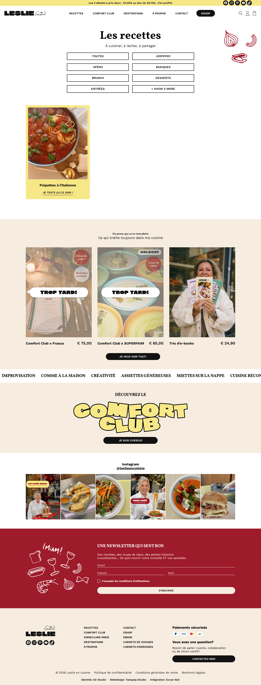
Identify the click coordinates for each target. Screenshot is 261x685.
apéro (98, 67)
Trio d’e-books (181, 343)
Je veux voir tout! (132, 356)
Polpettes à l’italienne (58, 185)
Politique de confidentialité (113, 672)
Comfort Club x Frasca (45, 343)
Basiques (163, 67)
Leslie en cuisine (78, 672)
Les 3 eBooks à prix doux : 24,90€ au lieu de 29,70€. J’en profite (130, 2)
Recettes (76, 13)
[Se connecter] (247, 13)
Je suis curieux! (130, 440)
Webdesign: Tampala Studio (128, 679)
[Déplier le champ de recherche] (240, 13)
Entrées (98, 89)
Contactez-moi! (203, 658)
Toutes (98, 56)
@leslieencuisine (131, 468)
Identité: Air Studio (93, 679)
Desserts (163, 78)
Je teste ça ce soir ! (58, 192)
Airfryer (163, 56)
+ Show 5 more (163, 89)
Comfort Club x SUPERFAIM (120, 343)
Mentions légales (193, 672)
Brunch (98, 78)
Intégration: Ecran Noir (165, 679)
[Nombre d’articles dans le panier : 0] (254, 13)
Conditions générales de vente (156, 672)
